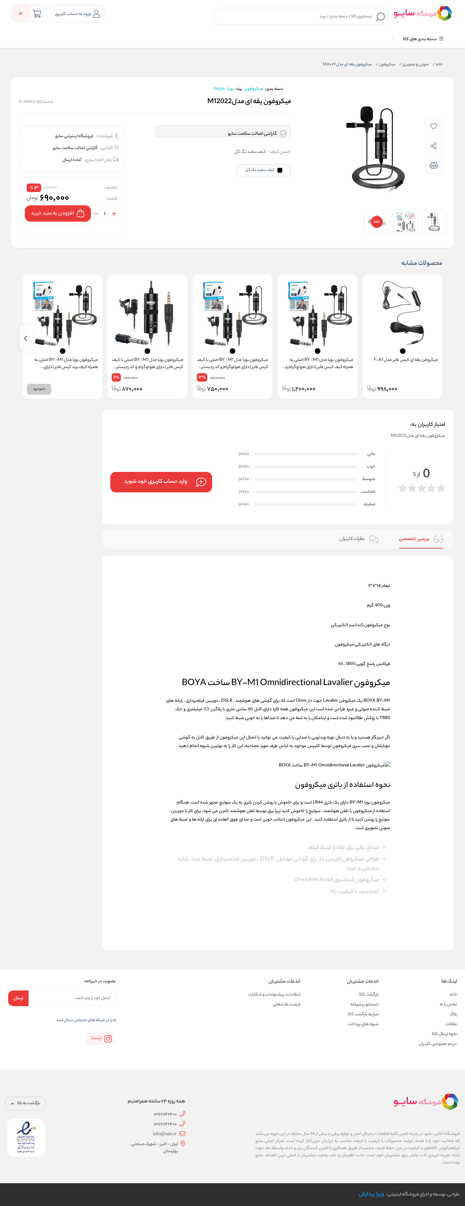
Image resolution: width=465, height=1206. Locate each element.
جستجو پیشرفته (364, 1004)
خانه (438, 64)
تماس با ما (448, 1004)
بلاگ (453, 1014)
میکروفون (385, 64)
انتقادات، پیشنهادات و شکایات (274, 994)
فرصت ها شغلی (287, 1004)
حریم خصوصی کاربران (438, 1044)
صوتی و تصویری (414, 64)
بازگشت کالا (369, 994)
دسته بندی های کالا (420, 39)
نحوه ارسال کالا (444, 1034)
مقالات (451, 1024)
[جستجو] (380, 16)
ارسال (18, 998)
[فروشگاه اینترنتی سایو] (423, 13)
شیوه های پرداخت (363, 1024)
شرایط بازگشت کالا (363, 1014)
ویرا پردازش (371, 1194)
